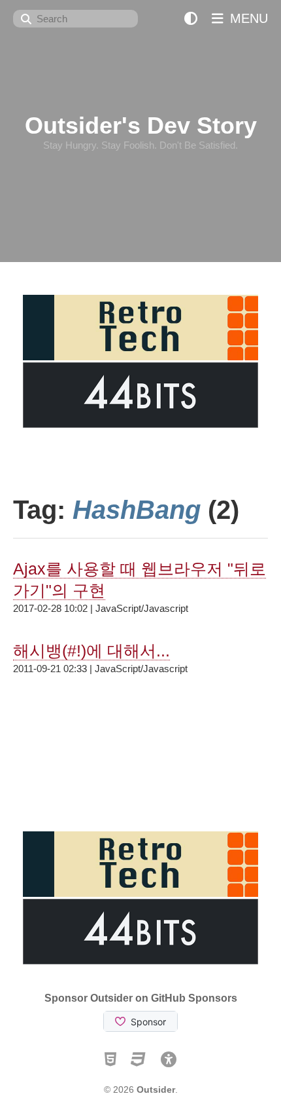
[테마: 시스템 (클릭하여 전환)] (190, 18)
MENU (247, 18)
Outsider (156, 1089)
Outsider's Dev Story (141, 125)
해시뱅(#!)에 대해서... (91, 650)
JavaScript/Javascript (141, 608)
